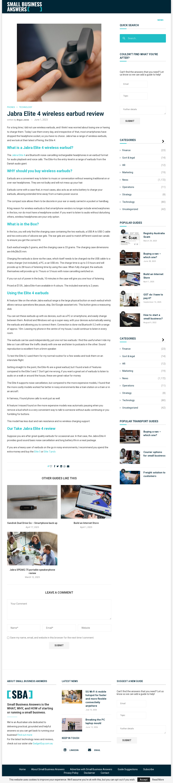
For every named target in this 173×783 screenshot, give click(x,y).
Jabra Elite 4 (18, 155)
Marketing (126, 20)
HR (69, 20)
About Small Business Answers (48, 769)
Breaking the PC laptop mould (95, 721)
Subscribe (148, 769)
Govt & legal (144, 157)
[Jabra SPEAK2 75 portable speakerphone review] (32, 548)
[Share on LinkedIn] (61, 466)
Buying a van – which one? (152, 255)
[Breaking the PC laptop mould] (72, 724)
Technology (85, 20)
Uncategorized (144, 209)
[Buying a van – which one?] (130, 259)
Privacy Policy (71, 773)
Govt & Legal (53, 20)
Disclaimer (89, 773)
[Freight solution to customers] (130, 477)
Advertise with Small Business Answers (91, 769)
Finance (33, 20)
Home (22, 769)
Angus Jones (23, 120)
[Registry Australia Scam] (130, 238)
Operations (106, 20)
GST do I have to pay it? (153, 296)
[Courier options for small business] (130, 457)
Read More (158, 779)
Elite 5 (37, 451)
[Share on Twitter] (58, 466)
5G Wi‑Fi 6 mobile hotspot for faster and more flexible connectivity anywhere (95, 698)
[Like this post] (51, 466)
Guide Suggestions (128, 769)
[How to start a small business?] (130, 320)
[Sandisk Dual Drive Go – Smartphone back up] (32, 502)
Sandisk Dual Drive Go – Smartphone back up (32, 523)
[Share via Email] (68, 466)
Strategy (144, 20)
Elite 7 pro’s (50, 451)
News (160, 20)
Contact (105, 773)
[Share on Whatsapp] (65, 466)
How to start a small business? (153, 317)
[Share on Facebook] (54, 466)
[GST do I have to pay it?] (130, 299)
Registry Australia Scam (154, 235)
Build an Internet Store (86, 523)
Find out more (25, 735)
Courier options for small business (154, 454)
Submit (129, 121)
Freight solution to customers (154, 474)
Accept (143, 779)
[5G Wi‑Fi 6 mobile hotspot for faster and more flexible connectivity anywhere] (72, 696)
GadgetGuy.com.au (43, 743)
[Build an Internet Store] (86, 502)
